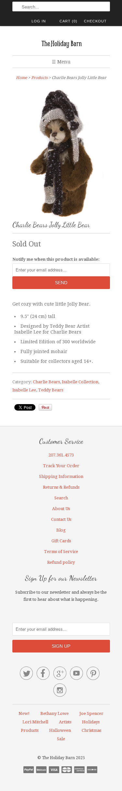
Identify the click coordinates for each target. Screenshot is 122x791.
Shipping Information (61, 476)
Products (39, 77)
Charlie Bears (46, 381)
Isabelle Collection (80, 381)
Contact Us (61, 519)
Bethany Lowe (54, 713)
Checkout (95, 21)
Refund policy (61, 562)
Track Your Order (61, 465)
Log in (39, 21)
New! (24, 713)
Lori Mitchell (35, 721)
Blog (61, 530)
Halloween (60, 730)
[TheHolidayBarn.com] (61, 43)
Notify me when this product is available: (56, 259)
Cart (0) (68, 21)
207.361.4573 (61, 455)
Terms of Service (61, 551)
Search (61, 497)
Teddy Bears (50, 390)
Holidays (91, 721)
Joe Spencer (91, 713)
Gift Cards (61, 540)
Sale (61, 738)
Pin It (45, 407)
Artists (65, 721)
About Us (61, 508)
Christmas (91, 730)
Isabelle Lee (24, 390)
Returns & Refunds (61, 487)
